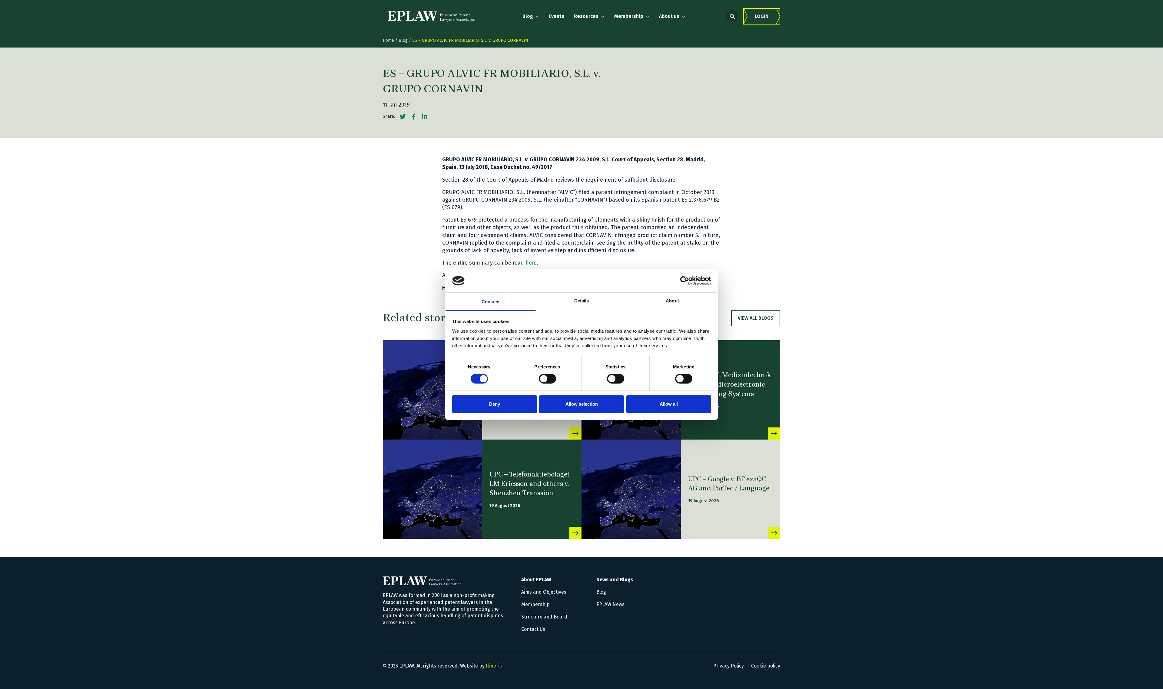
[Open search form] (732, 16)
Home (388, 40)
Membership (535, 604)
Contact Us (533, 629)
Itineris (494, 666)
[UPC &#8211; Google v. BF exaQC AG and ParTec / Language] (631, 489)
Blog (403, 40)
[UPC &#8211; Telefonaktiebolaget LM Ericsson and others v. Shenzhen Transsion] (432, 489)
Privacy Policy (728, 666)
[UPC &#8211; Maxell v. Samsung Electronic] (432, 390)
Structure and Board (544, 617)
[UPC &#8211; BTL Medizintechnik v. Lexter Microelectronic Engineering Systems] (774, 433)
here (531, 262)
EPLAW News (610, 604)
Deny (494, 404)
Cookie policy (765, 666)
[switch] (547, 379)
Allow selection (581, 404)
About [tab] (672, 300)
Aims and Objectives (543, 592)
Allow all (669, 404)
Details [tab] (581, 300)
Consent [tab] (491, 301)
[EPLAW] (432, 16)
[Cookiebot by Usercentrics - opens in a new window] (684, 280)
